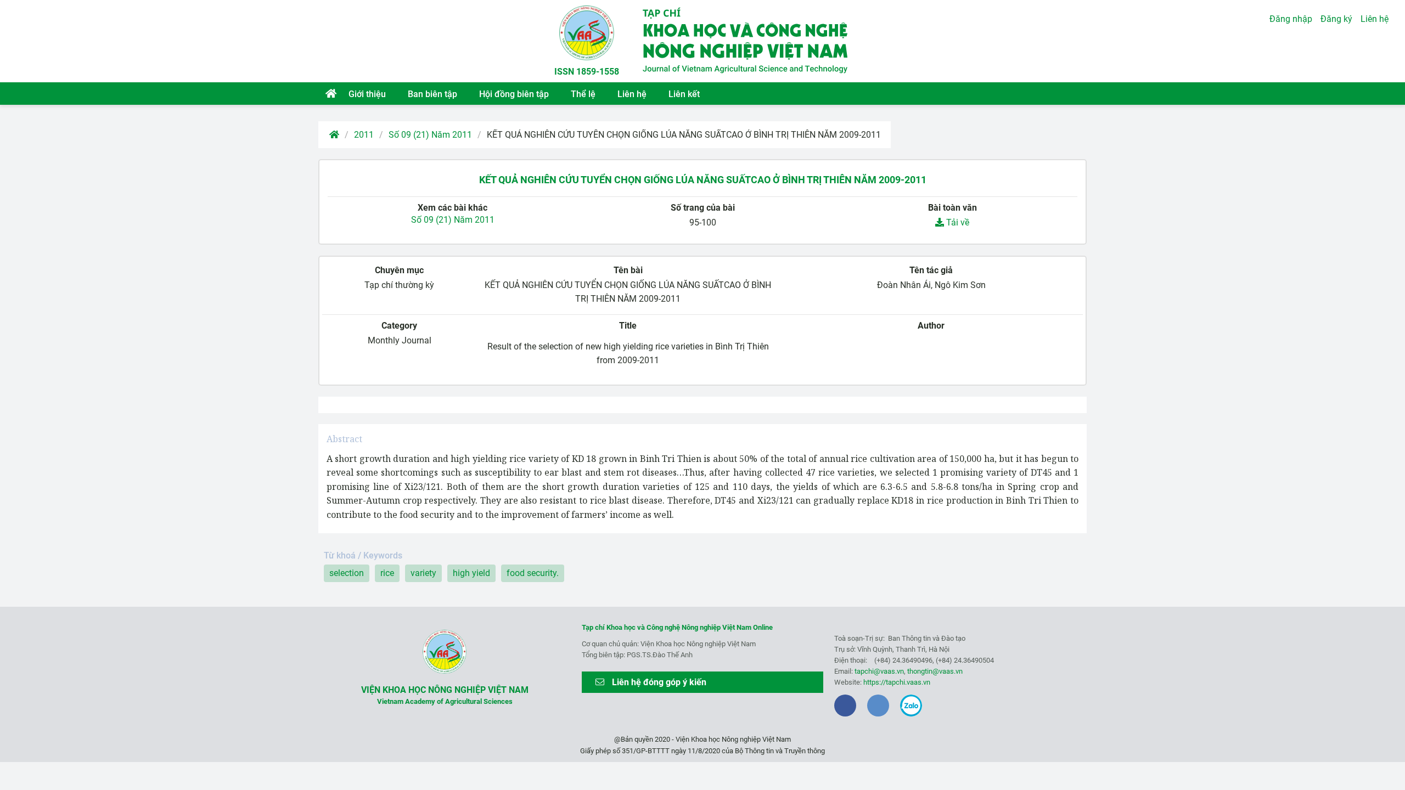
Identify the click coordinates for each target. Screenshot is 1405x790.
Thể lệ (583, 94)
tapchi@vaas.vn (879, 671)
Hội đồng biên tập (514, 94)
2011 (364, 134)
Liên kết (684, 94)
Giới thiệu (367, 94)
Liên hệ (632, 94)
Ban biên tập (432, 94)
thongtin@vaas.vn (935, 671)
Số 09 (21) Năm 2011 (430, 134)
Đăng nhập (1290, 19)
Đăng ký (1336, 19)
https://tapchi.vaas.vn (896, 682)
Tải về (956, 222)
